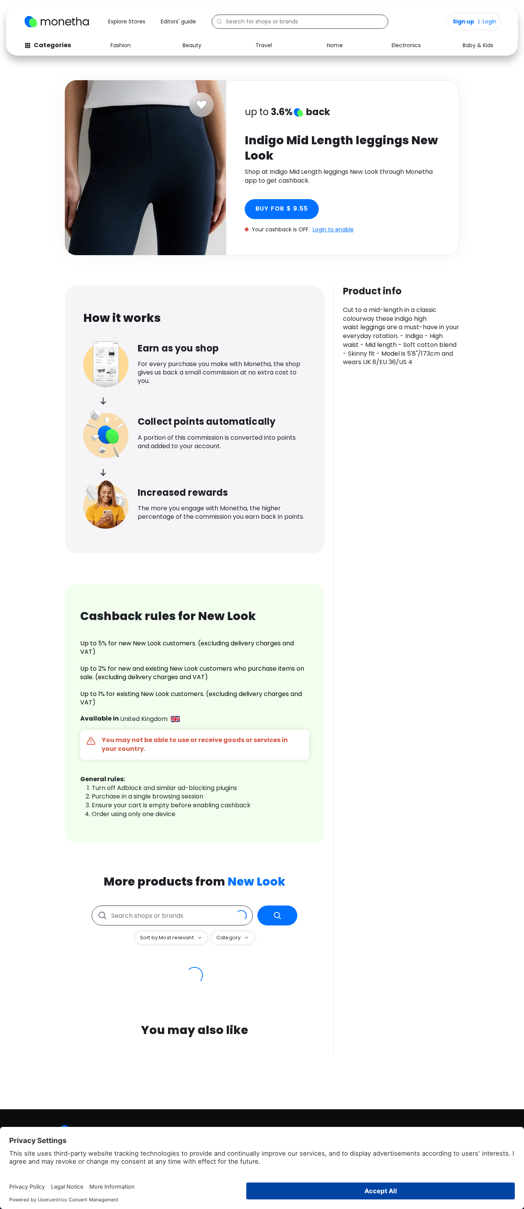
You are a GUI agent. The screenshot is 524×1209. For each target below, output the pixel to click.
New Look (256, 881)
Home (335, 45)
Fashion (120, 45)
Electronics (406, 45)
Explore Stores (126, 21)
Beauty (192, 45)
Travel (263, 45)
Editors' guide (178, 21)
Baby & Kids (478, 45)
